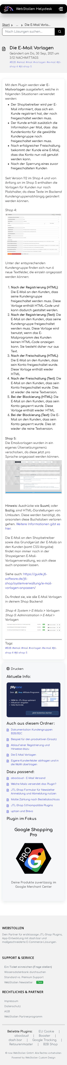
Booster (44, 1035)
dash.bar (15, 1040)
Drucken (17, 669)
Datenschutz (12, 1006)
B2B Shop (50, 1044)
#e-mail (51, 62)
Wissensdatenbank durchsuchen (25, 972)
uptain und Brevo (22, 811)
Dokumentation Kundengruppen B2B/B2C (32, 731)
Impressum (11, 1001)
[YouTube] (25, 949)
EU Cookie (46, 1031)
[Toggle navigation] (60, 9)
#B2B (13, 62)
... (17, 25)
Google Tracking (44, 1040)
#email (21, 62)
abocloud (21, 1035)
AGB (7, 1011)
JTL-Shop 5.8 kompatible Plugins (32, 805)
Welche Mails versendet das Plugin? (33, 784)
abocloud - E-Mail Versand (28, 778)
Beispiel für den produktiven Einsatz (34, 739)
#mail (29, 62)
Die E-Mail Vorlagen (23, 754)
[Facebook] (4, 949)
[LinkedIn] (18, 949)
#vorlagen (39, 62)
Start (6, 25)
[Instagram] (11, 949)
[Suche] (60, 32)
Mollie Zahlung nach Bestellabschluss (35, 799)
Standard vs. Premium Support (24, 977)
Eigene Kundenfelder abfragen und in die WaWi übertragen (35, 762)
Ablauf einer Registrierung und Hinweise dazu (30, 747)
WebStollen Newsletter (18, 982)
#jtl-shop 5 (25, 66)
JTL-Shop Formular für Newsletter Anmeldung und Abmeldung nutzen (33, 792)
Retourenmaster (21, 1044)
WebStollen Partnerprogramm (23, 1016)
